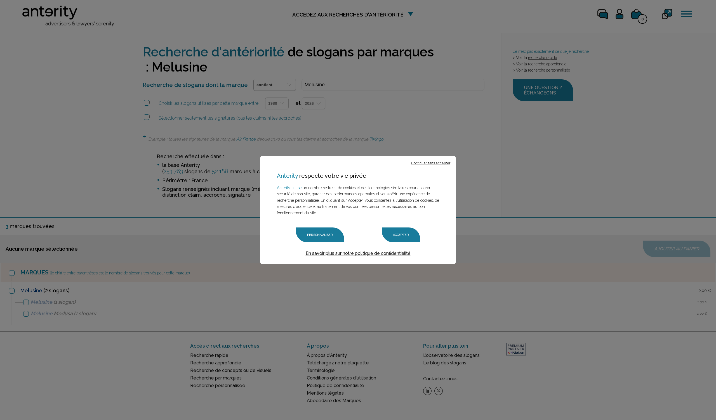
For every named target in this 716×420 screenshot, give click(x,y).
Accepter (401, 235)
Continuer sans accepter (430, 163)
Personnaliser (320, 235)
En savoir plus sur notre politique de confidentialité (358, 253)
